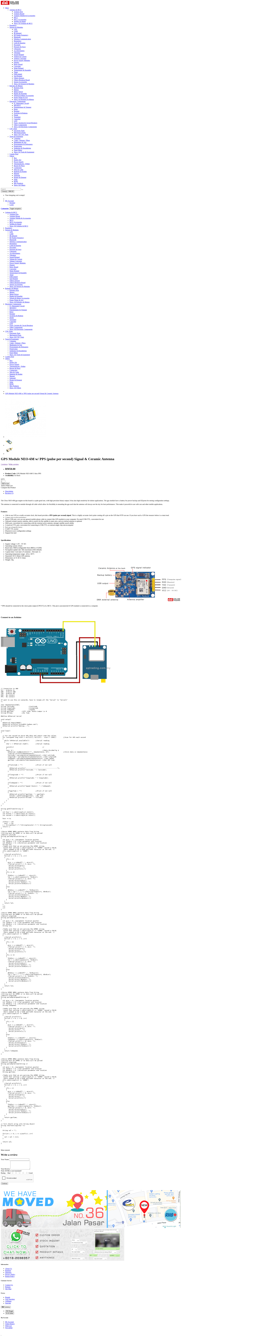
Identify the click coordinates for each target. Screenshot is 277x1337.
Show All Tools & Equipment (24, 152)
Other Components (20, 125)
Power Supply (19, 162)
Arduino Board (19, 14)
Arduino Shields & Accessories (24, 16)
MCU (16, 18)
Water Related (18, 68)
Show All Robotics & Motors (24, 99)
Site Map (8, 1289)
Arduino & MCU (15, 10)
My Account (9, 1322)
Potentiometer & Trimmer (22, 107)
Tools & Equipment (16, 136)
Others (12, 156)
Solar (15, 179)
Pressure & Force (20, 47)
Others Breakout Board (22, 80)
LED (15, 121)
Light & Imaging (19, 43)
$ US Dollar (9, 1313)
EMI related (18, 74)
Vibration (17, 53)
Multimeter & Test (20, 142)
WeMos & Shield (20, 21)
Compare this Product (8, 488)
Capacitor (17, 119)
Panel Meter (18, 150)
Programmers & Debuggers (23, 144)
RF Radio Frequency (21, 35)
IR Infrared (17, 33)
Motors (16, 90)
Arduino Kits (18, 12)
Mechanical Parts (20, 133)
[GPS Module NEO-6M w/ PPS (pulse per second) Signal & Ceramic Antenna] (25, 437)
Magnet (16, 173)
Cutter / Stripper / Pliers (22, 140)
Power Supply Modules (22, 60)
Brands (7, 1297)
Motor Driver (18, 92)
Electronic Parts (19, 131)
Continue (4, 1183)
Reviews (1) (9, 493)
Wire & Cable (18, 170)
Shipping (8, 1272)
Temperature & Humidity (22, 70)
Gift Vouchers (10, 1299)
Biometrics (17, 41)
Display (16, 62)
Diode (16, 115)
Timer (16, 72)
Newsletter (9, 1328)
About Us (8, 1269)
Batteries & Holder (20, 172)
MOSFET (17, 105)
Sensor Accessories (20, 82)
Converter (17, 66)
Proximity (17, 45)
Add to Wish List (7, 486)
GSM (16, 31)
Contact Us (9, 1285)
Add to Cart (5, 483)
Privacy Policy (10, 1274)
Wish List (8, 1326)
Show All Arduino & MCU (23, 23)
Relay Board (18, 64)
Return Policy (10, 1276)
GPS (15, 29)
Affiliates (8, 1301)
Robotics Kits (18, 88)
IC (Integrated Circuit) (21, 103)
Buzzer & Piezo (19, 166)
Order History (10, 1324)
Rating (3, 1173)
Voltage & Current (20, 57)
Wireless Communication (22, 39)
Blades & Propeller (20, 94)
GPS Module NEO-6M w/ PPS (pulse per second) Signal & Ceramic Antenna (31, 393)
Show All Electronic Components (25, 127)
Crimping (17, 138)
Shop (7, 8)
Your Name (5, 1159)
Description (9, 491)
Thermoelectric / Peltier (22, 164)
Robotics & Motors (16, 86)
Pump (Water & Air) (21, 97)
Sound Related (19, 55)
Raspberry (13, 25)
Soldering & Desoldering (22, 148)
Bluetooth (17, 37)
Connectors (18, 168)
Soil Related (18, 76)
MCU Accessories (20, 19)
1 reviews (4, 464)
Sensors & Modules (16, 27)
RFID (16, 181)
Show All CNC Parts (21, 134)
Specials (8, 1303)
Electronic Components (18, 101)
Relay (16, 109)
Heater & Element (20, 177)
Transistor (17, 117)
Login (12, 205)
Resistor (16, 111)
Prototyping (18, 146)
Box (15, 158)
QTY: (3, 479)
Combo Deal (14, 154)
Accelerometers (19, 51)
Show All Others (19, 185)
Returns (7, 1287)
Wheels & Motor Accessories (24, 95)
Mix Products (18, 183)
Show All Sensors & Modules (24, 84)
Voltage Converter (20, 58)
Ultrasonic (17, 49)
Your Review (5, 1169)
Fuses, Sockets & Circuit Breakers (25, 123)
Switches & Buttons (20, 113)
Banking (8, 1270)
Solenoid (17, 175)
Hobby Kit (17, 160)
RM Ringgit (9, 1311)
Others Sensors (19, 78)
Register (12, 203)
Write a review (14, 464)
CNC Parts (13, 129)
